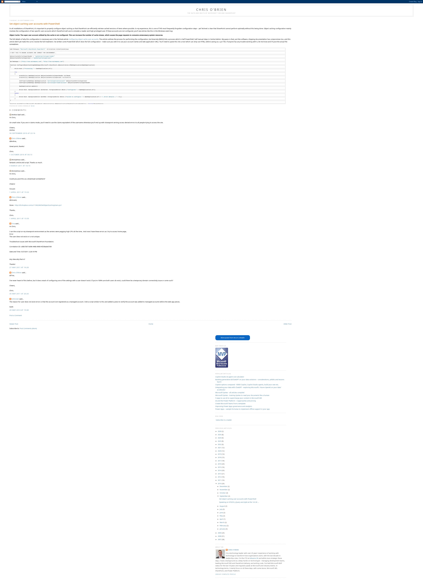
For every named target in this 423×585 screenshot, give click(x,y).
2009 (220, 533)
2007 (220, 539)
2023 (220, 441)
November (224, 490)
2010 (220, 483)
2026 (220, 431)
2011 (220, 480)
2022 (220, 444)
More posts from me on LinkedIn (233, 338)
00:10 (33, 106)
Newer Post (13, 324)
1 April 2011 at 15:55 (19, 218)
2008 (220, 536)
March (222, 522)
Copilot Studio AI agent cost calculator (229, 377)
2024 (220, 438)
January (223, 529)
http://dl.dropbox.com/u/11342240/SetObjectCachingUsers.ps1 (38, 205)
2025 (220, 435)
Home (151, 324)
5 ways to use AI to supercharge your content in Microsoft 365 (238, 398)
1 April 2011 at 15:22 (19, 192)
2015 (220, 467)
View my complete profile (225, 574)
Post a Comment (15, 315)
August (222, 506)
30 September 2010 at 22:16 (22, 133)
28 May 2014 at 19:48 (19, 310)
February (223, 526)
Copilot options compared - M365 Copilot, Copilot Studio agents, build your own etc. (247, 385)
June (221, 513)
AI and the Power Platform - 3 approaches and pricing (235, 401)
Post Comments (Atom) (28, 328)
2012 (220, 477)
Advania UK (254, 558)
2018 (220, 457)
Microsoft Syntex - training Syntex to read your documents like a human (242, 395)
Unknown (15, 299)
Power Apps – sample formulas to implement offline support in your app (242, 409)
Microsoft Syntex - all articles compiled (229, 392)
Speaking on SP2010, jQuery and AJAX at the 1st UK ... (239, 502)
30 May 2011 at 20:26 (19, 294)
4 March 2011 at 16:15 (19, 166)
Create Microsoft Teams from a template (230, 403)
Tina (13, 224)
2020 (220, 451)
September (224, 496)
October (223, 493)
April (222, 519)
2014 (220, 470)
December (224, 486)
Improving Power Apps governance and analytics (233, 406)
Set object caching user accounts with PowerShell (34, 23)
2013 (220, 474)
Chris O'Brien (211, 9)
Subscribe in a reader (224, 420)
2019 (220, 454)
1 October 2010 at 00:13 (20, 155)
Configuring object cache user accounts (83, 39)
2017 (220, 461)
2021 (220, 448)
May (221, 516)
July (221, 509)
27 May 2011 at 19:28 (19, 267)
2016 (220, 464)
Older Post (287, 324)
